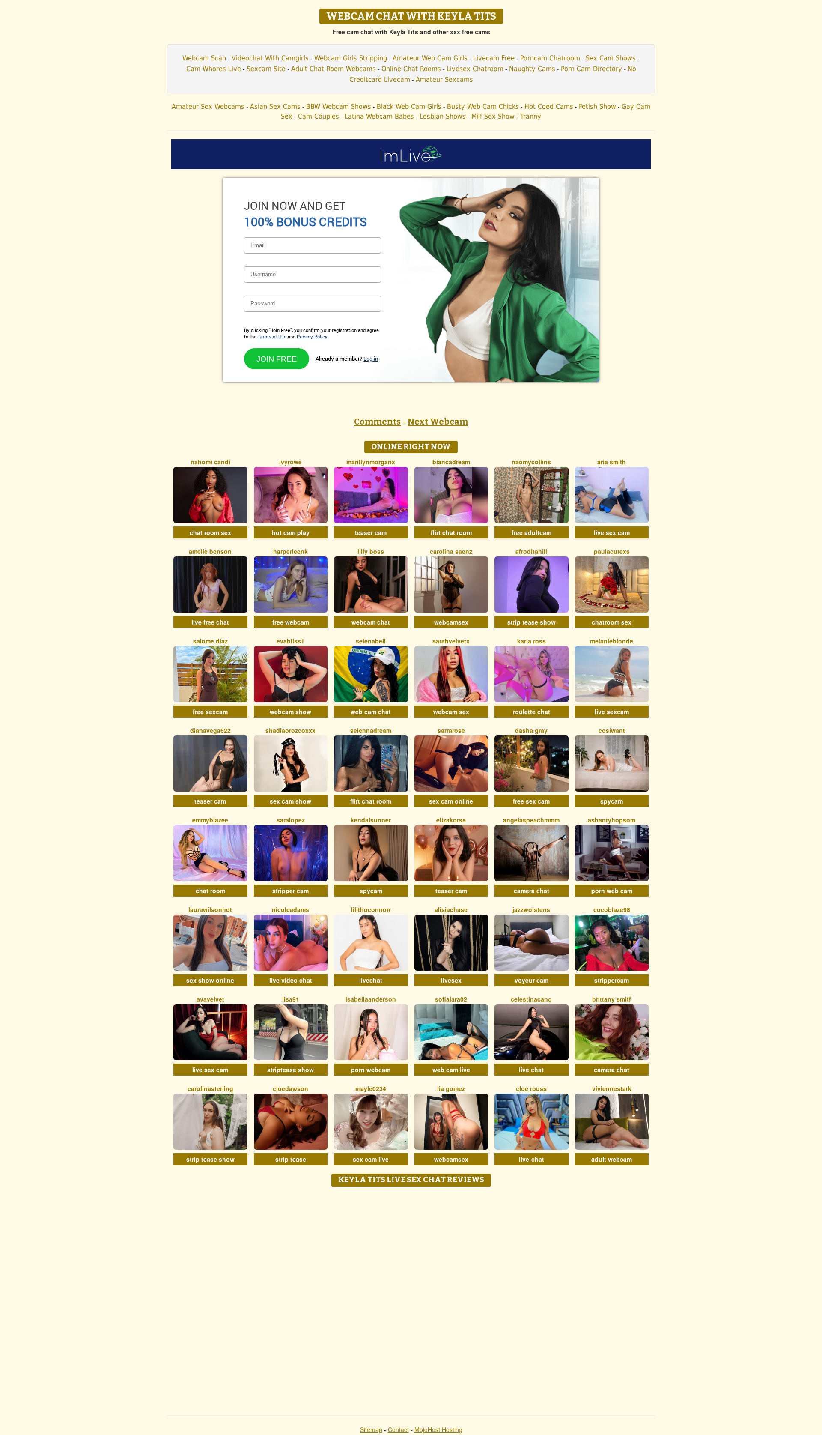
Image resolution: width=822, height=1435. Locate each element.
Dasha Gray (531, 730)
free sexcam (210, 711)
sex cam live (371, 1159)
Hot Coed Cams (548, 106)
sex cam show (290, 801)
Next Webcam (438, 421)
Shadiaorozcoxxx (290, 730)
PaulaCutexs (612, 551)
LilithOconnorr (371, 909)
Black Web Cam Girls (409, 106)
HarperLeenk (290, 551)
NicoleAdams (290, 909)
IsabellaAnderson (370, 999)
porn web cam (611, 890)
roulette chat (531, 711)
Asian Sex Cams (275, 106)
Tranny (530, 116)
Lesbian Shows (443, 116)
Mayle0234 (370, 1088)
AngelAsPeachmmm (531, 820)
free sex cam (531, 801)
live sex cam (612, 532)
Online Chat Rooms (411, 69)
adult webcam (611, 1159)
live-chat (531, 1159)
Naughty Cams (532, 69)
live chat (531, 1069)
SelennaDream (370, 730)
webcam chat (370, 622)
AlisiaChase (451, 909)
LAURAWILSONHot (210, 909)
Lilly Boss (370, 551)
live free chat (210, 622)
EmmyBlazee (210, 820)
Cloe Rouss (531, 1088)
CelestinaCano (531, 999)
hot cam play (291, 532)
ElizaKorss (451, 820)
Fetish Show (597, 106)
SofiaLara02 (451, 999)
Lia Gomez (451, 1088)
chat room (210, 890)
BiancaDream (451, 461)
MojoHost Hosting (438, 1429)
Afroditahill (531, 551)
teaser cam (371, 532)
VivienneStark (611, 1088)
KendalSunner (371, 820)
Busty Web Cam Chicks (483, 106)
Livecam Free (494, 58)
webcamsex (451, 622)
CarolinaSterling (210, 1088)
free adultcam (531, 532)
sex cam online (451, 801)
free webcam (290, 622)
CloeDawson (290, 1088)
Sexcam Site (266, 69)
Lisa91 (290, 999)
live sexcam (612, 711)
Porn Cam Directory (591, 69)
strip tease (290, 1159)
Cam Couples (318, 116)
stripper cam (290, 890)
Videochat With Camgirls (270, 58)
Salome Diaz (210, 641)
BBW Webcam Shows (338, 106)
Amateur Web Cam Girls (430, 58)
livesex (451, 980)
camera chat (531, 890)
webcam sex (451, 711)
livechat (370, 980)
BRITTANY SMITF (611, 999)
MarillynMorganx (370, 461)
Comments (377, 421)
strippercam (611, 980)
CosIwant (612, 730)
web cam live (451, 1069)
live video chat (290, 980)
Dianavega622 (210, 730)
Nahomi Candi (210, 461)
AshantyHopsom (611, 820)
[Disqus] (411, 1298)
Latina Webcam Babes (379, 116)
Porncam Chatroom (550, 58)
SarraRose (451, 730)
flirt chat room (451, 532)
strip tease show (531, 622)
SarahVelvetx (451, 641)
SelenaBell (371, 641)
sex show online (210, 980)
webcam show (290, 711)
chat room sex (210, 532)
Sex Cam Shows (611, 58)
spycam (611, 801)
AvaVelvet (210, 999)
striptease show (290, 1069)
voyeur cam (531, 980)
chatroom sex (611, 622)
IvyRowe (290, 461)
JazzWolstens (531, 909)
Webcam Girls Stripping (350, 58)
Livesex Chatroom (475, 69)
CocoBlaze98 (611, 909)
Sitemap (371, 1429)
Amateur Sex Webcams (208, 106)
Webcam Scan (204, 58)
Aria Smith (611, 461)
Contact (398, 1429)
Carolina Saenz (451, 551)
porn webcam (370, 1069)
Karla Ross (531, 641)
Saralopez (291, 820)
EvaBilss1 (290, 641)
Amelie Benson (210, 551)
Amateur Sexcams (444, 79)
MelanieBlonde (611, 641)
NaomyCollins (531, 461)
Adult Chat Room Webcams (333, 69)
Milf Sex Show (493, 116)
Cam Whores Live (213, 69)
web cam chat (371, 711)
